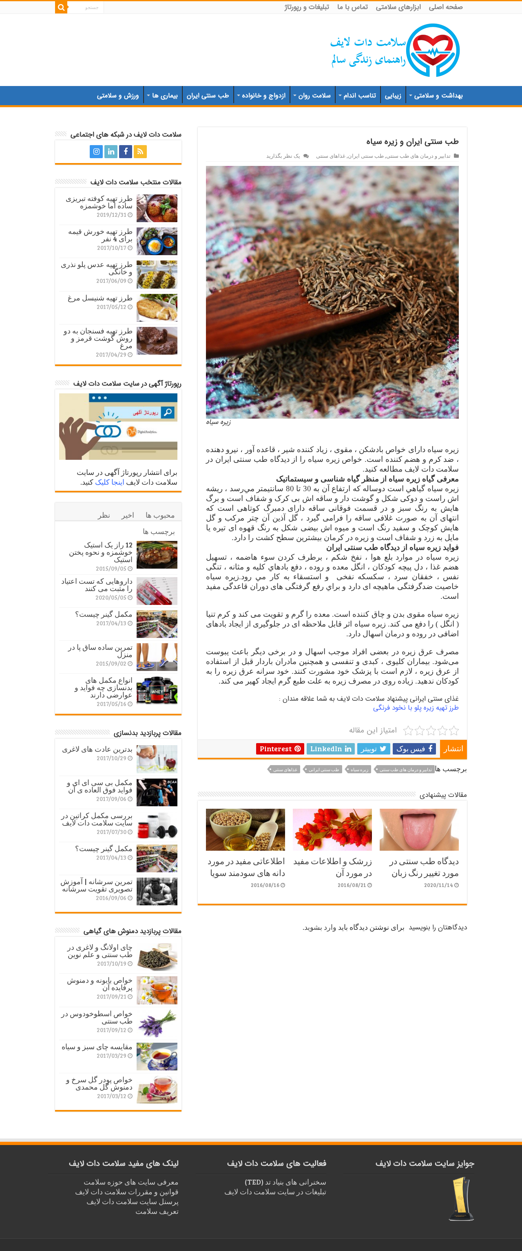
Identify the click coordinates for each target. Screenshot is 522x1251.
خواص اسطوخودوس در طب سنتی (97, 1017)
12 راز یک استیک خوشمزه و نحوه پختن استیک (101, 552)
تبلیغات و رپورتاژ (307, 7)
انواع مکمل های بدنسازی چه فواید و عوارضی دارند (104, 687)
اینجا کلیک (109, 482)
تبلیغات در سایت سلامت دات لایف (275, 1191)
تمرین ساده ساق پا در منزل (100, 650)
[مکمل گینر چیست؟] (157, 624)
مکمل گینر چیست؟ (104, 614)
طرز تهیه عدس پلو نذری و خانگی (97, 267)
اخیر (128, 515)
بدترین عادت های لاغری (97, 749)
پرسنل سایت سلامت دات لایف (132, 1201)
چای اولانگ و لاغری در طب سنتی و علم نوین (100, 950)
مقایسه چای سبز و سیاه (97, 1046)
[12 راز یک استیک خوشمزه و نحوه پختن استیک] (157, 555)
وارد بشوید (320, 927)
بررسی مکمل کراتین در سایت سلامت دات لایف (97, 818)
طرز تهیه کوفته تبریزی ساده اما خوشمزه (99, 201)
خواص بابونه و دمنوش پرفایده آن (100, 983)
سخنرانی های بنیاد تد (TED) (285, 1182)
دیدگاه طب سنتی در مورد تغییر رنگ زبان (424, 866)
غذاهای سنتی (330, 155)
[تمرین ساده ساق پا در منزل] (157, 657)
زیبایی (393, 95)
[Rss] (140, 151)
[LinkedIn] (110, 151)
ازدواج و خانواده (263, 95)
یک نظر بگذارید (283, 155)
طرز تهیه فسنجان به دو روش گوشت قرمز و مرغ (98, 338)
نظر (104, 515)
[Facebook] (125, 151)
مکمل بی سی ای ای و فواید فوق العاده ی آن (100, 785)
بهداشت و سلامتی (438, 95)
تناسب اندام (360, 95)
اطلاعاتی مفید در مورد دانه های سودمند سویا (246, 866)
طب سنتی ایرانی (324, 769)
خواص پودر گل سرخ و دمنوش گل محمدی (99, 1083)
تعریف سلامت (157, 1211)
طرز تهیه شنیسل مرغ (100, 297)
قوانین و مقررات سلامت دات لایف (127, 1191)
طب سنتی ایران (208, 95)
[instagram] (96, 151)
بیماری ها (165, 95)
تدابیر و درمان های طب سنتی (418, 155)
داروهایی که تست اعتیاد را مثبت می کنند (97, 584)
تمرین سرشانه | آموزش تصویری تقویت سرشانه (96, 885)
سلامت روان (315, 95)
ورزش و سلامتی (118, 95)
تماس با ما (352, 7)
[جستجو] (61, 7)
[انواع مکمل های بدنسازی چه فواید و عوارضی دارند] (157, 690)
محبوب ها (160, 515)
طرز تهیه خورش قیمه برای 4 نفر (100, 234)
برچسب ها (159, 531)
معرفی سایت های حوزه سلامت (131, 1182)
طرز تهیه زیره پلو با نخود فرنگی (416, 707)
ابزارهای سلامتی (398, 7)
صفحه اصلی (446, 7)
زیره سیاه (359, 769)
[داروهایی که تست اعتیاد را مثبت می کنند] (157, 591)
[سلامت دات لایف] (395, 48)
